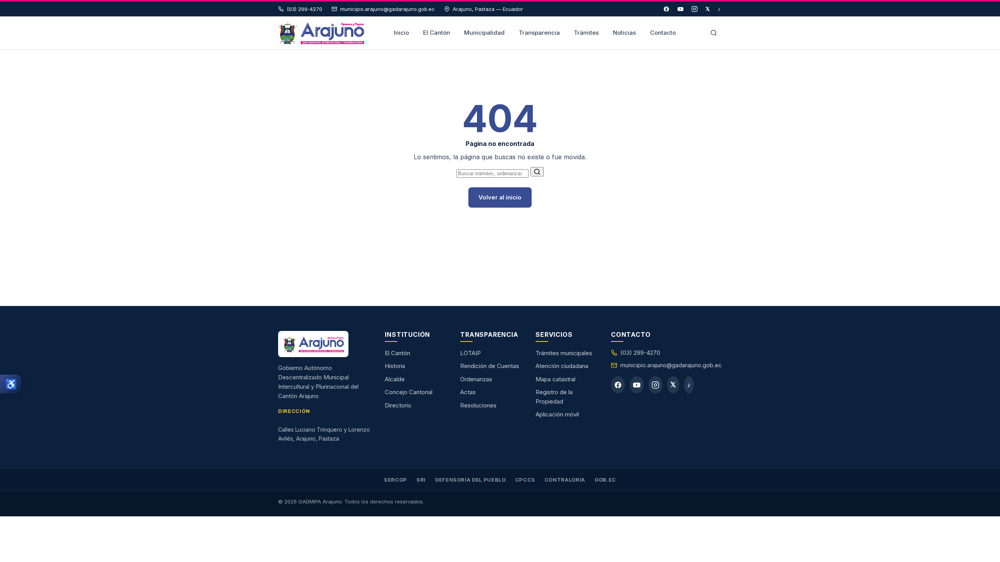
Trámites (586, 32)
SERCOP (395, 480)
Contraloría (565, 480)
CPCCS (525, 480)
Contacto (663, 32)
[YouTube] (680, 9)
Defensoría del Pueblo (470, 480)
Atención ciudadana (562, 366)
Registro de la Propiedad (554, 396)
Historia (395, 366)
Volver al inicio (500, 197)
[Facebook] (666, 9)
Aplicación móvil (557, 414)
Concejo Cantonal (408, 392)
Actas (468, 392)
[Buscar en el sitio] (713, 33)
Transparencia (539, 32)
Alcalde (395, 379)
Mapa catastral (555, 379)
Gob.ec (605, 480)
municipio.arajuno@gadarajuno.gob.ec (671, 365)
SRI (421, 480)
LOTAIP (470, 353)
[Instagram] (694, 9)
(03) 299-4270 (640, 352)
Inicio (401, 32)
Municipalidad (484, 32)
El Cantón (436, 32)
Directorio (398, 405)
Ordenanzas (476, 379)
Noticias (624, 32)
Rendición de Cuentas (489, 366)
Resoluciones (478, 405)
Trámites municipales (564, 353)
